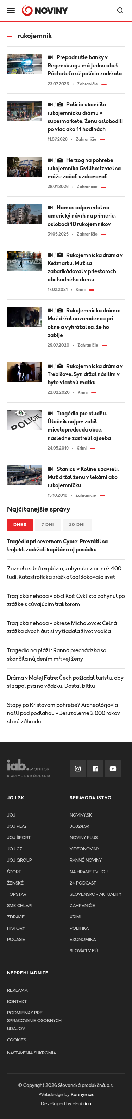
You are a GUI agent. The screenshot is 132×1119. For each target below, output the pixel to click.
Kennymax (82, 1094)
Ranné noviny (86, 860)
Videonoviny (84, 849)
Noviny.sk (81, 815)
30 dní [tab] (77, 524)
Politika (79, 928)
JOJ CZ (14, 849)
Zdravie (16, 917)
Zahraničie (82, 906)
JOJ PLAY (17, 826)
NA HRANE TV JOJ (89, 872)
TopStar (16, 894)
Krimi (75, 917)
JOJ (11, 815)
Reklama (17, 990)
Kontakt (17, 1001)
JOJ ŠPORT (19, 838)
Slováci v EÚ (84, 951)
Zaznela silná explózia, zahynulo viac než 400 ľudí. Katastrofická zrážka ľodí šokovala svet (64, 573)
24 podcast (83, 883)
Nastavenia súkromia (31, 1053)
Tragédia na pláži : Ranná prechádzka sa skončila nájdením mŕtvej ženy (56, 654)
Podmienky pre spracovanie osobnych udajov (34, 1021)
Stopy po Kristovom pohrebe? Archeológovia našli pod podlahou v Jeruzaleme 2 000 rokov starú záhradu (63, 713)
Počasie (16, 939)
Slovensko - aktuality (95, 894)
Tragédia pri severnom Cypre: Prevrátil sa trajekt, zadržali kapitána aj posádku (57, 545)
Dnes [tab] (20, 524)
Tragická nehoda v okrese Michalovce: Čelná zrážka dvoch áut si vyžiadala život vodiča (62, 627)
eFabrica (82, 1103)
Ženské (15, 883)
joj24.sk (79, 826)
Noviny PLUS (84, 838)
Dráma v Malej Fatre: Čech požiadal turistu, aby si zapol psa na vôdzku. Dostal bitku (65, 682)
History (16, 928)
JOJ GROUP (19, 860)
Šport (14, 872)
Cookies (16, 1040)
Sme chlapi (19, 906)
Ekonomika (83, 939)
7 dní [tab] (48, 524)
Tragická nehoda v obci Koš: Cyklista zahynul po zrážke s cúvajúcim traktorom (66, 600)
